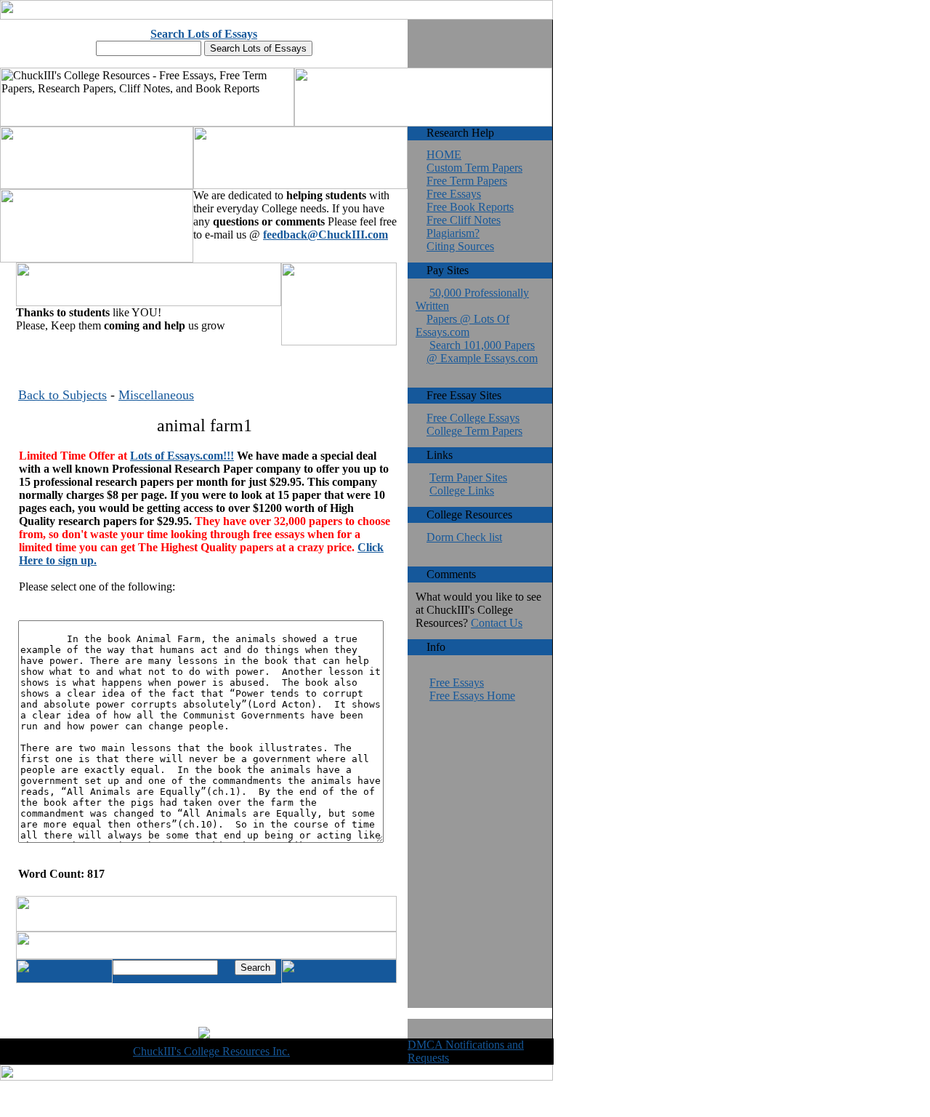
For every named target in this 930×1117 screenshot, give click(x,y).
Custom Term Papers (474, 167)
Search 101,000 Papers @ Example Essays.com (482, 351)
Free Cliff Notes (463, 220)
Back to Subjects (62, 395)
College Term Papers (474, 431)
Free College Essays (472, 418)
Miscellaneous (156, 395)
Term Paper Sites (468, 477)
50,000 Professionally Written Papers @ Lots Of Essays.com (472, 312)
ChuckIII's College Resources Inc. (211, 1051)
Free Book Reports (470, 207)
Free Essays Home (472, 695)
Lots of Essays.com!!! (182, 455)
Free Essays (453, 194)
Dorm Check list (464, 537)
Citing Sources (460, 246)
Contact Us (496, 623)
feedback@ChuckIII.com (325, 234)
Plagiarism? (453, 233)
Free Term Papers (466, 181)
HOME (443, 154)
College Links (461, 490)
